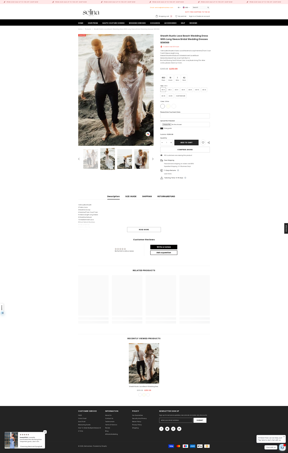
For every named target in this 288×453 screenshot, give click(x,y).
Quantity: (163, 138)
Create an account (203, 16)
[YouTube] (179, 429)
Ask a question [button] (163, 252)
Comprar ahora (185, 149)
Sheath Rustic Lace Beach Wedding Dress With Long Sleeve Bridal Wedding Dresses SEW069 (144, 387)
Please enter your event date (170, 112)
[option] (116, 90)
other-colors (148, 394)
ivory (144, 394)
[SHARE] (208, 142)
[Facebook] (161, 429)
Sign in (191, 16)
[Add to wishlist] (203, 142)
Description (113, 196)
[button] (79, 159)
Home (80, 29)
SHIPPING (147, 196)
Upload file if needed (167, 121)
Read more (144, 229)
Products (88, 29)
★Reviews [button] (286, 228)
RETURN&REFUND (166, 196)
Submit (200, 420)
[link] (93, 318)
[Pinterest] (173, 429)
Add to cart (186, 142)
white (140, 394)
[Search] (201, 7)
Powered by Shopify (100, 446)
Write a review (164, 247)
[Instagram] (167, 429)
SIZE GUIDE (131, 196)
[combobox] (199, 7)
